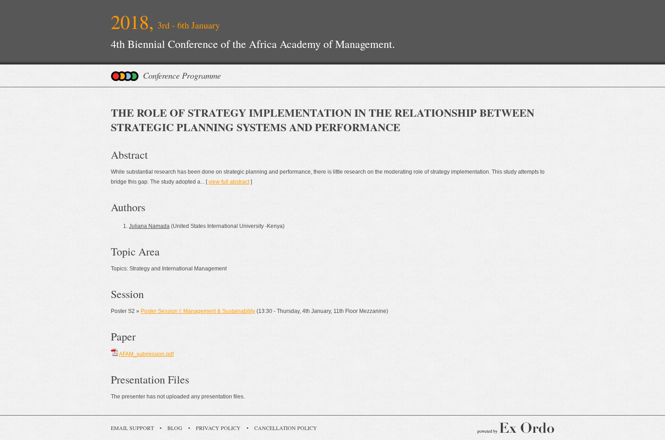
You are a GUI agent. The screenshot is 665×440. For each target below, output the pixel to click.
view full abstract (229, 182)
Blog (174, 427)
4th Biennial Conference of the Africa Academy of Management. (253, 44)
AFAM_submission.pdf (146, 354)
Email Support (132, 427)
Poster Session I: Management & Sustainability (198, 311)
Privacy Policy (218, 427)
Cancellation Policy (285, 427)
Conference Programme (182, 75)
